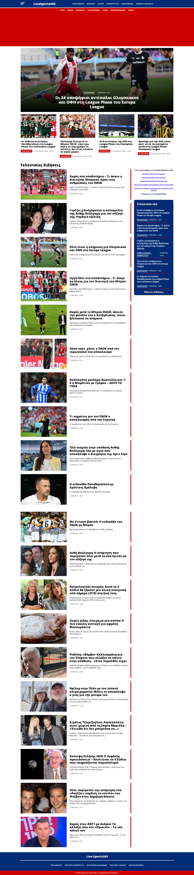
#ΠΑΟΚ (131, 10)
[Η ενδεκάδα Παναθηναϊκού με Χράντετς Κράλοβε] (44, 489)
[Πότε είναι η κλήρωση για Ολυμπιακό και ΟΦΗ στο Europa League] (44, 252)
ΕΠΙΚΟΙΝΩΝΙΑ (127, 4)
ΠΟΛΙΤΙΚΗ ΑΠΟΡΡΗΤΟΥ (74, 865)
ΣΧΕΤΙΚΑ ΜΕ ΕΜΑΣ (136, 865)
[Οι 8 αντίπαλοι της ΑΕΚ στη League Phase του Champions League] (116, 126)
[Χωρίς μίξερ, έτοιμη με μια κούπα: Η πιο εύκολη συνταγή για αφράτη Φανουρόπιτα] (44, 628)
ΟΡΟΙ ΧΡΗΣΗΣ (56, 865)
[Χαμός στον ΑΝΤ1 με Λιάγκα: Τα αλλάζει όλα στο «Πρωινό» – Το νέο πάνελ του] (44, 832)
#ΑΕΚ (62, 10)
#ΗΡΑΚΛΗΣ (80, 10)
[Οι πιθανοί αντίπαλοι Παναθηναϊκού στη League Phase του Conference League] (38, 126)
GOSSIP (101, 4)
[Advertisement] (97, 28)
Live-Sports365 (97, 856)
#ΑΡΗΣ (70, 10)
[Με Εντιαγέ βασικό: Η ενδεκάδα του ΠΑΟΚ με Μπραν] (44, 527)
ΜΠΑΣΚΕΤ (91, 4)
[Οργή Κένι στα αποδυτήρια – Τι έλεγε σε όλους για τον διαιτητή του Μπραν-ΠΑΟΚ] (44, 286)
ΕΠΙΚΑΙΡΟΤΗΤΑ (113, 4)
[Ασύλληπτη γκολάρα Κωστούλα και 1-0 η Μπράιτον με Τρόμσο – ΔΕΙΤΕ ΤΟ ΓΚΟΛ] (44, 387)
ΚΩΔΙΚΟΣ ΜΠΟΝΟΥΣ (144, 4)
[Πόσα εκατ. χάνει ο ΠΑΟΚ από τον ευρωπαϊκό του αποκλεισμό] (44, 354)
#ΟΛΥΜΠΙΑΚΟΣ (93, 10)
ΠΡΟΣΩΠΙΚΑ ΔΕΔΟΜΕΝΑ (97, 865)
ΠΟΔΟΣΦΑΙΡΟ (78, 4)
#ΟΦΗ (105, 10)
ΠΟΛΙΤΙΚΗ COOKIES (118, 865)
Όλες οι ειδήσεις (154, 292)
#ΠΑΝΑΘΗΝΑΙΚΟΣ (117, 10)
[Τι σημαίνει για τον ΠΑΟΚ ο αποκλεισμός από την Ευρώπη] (44, 421)
